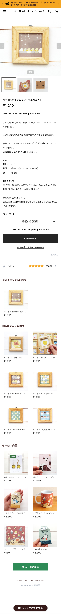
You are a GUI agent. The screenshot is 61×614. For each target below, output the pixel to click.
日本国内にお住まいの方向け (30, 247)
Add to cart (30, 238)
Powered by (27, 585)
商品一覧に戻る (30, 567)
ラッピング (9, 214)
